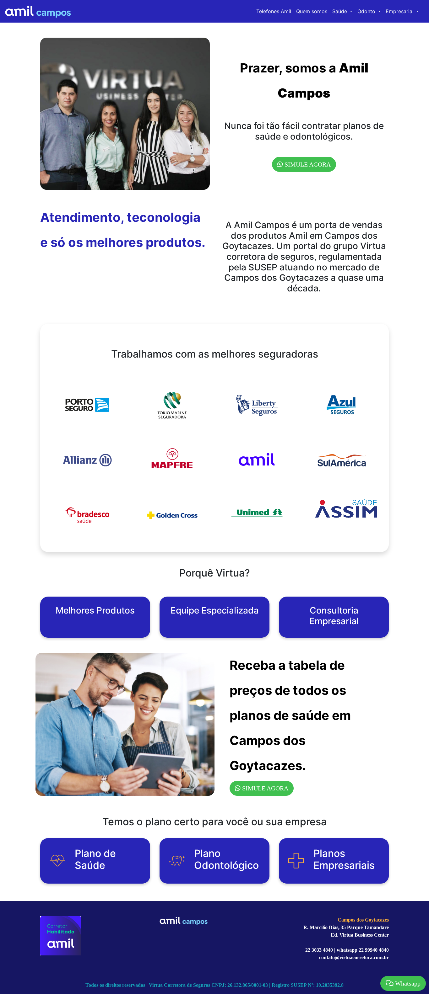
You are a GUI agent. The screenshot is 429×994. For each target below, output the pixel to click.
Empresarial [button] (400, 11)
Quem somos (311, 11)
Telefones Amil (273, 11)
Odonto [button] (367, 11)
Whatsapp (407, 983)
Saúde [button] (340, 11)
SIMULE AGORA (307, 164)
